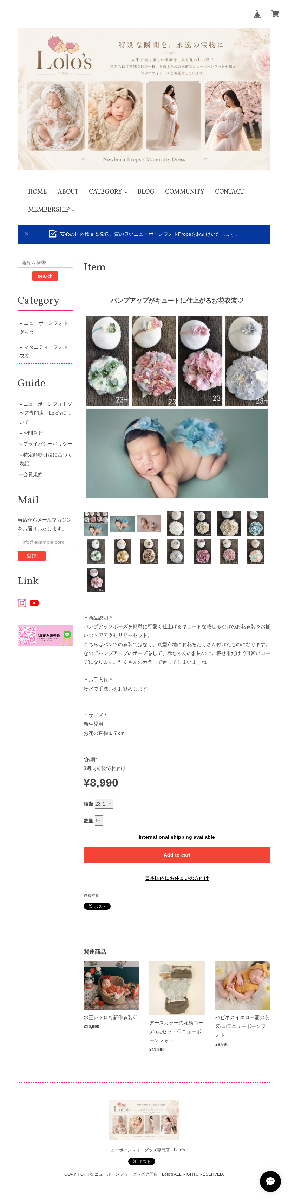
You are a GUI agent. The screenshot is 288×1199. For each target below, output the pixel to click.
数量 (88, 820)
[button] (108, 192)
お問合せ (33, 433)
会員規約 (33, 474)
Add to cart (177, 855)
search (45, 276)
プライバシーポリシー (47, 444)
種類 (88, 804)
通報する (91, 895)
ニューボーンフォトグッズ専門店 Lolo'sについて (45, 412)
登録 (32, 556)
